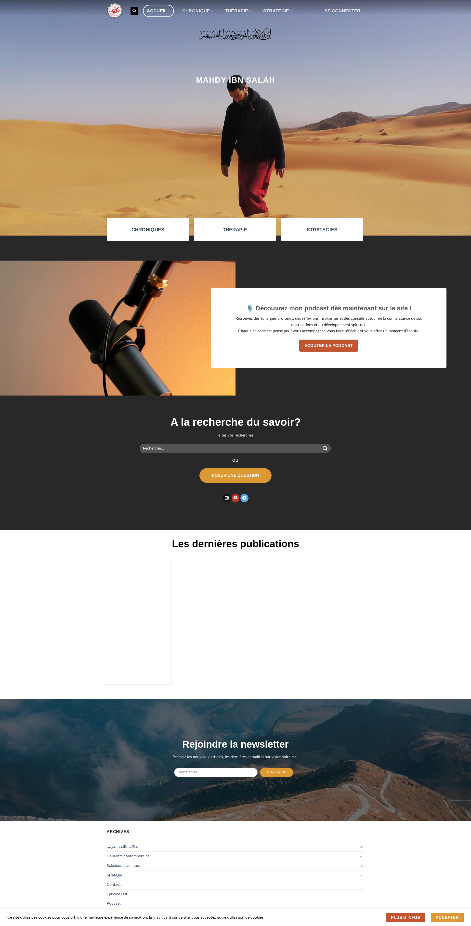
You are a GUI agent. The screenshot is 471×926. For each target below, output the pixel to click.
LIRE (138, 676)
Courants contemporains (128, 856)
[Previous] (114, 626)
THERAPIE (235, 229)
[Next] (356, 626)
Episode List (117, 894)
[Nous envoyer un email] (226, 498)
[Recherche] (134, 11)
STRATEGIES (322, 229)
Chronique (196, 10)
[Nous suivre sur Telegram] (244, 498)
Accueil (157, 10)
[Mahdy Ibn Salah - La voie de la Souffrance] (115, 11)
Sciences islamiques (124, 866)
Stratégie (276, 10)
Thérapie (236, 10)
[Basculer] (361, 847)
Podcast (114, 903)
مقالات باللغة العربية (123, 847)
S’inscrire (277, 772)
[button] (342, 11)
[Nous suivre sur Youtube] (236, 498)
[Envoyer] (325, 448)
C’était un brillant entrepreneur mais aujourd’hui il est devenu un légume (227, 652)
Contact (114, 884)
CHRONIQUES (147, 229)
